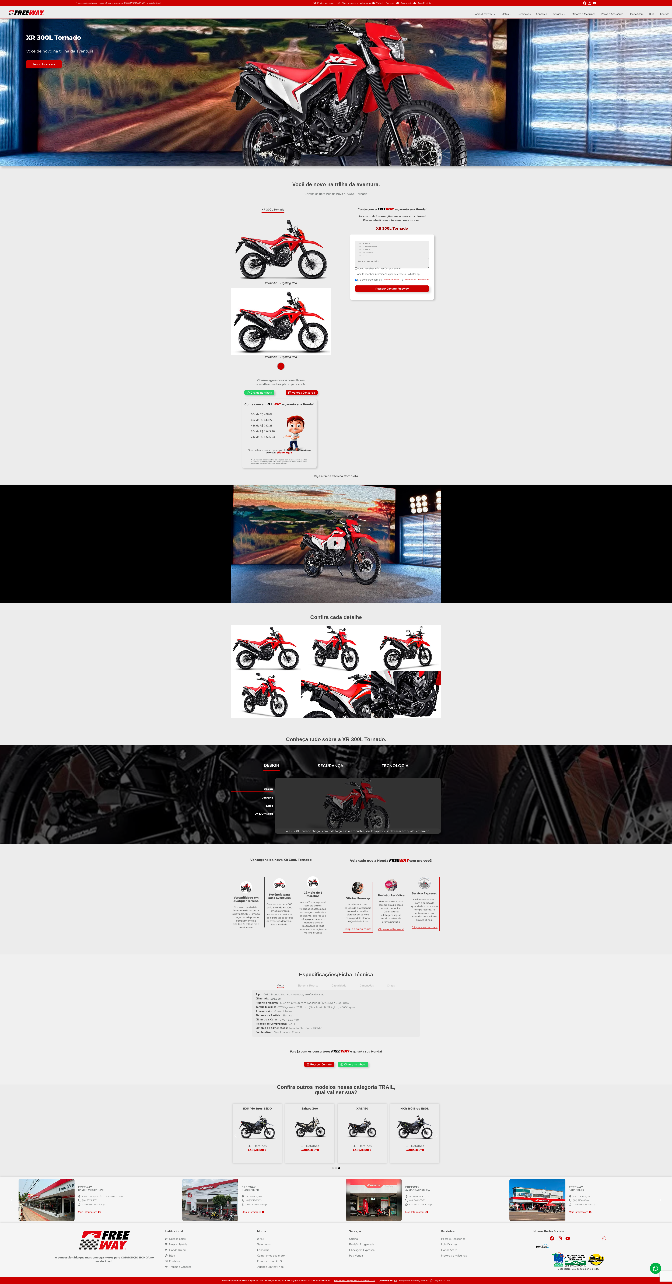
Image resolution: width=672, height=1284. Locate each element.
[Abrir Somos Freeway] (494, 14)
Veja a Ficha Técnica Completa (336, 476)
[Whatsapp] (604, 1238)
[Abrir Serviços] (565, 14)
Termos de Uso (392, 280)
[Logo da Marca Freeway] (104, 1240)
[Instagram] (589, 3)
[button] (302, 392)
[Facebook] (584, 3)
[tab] (273, 210)
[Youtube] (594, 3)
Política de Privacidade (417, 280)
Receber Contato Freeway (392, 289)
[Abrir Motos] (511, 14)
